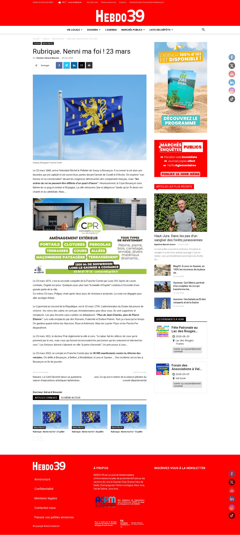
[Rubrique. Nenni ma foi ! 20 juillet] (89, 416)
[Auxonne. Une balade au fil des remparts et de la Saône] (162, 303)
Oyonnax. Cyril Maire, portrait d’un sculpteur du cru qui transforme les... (188, 286)
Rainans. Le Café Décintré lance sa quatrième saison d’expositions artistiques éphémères (57, 378)
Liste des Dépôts (160, 29)
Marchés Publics (131, 29)
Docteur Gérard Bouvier (48, 58)
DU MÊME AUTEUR (70, 397)
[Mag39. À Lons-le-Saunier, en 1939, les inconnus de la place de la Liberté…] (162, 270)
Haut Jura (159, 230)
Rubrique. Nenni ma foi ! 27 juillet (48, 431)
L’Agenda (111, 29)
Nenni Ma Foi (58, 38)
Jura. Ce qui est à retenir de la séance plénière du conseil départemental (120, 378)
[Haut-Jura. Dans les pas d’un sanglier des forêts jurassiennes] (180, 212)
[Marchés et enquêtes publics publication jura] (180, 176)
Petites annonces (108, 2)
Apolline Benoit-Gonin (165, 244)
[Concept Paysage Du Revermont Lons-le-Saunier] (89, 276)
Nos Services (92, 2)
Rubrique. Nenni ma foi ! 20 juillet (87, 431)
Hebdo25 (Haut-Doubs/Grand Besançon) (146, 2)
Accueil (36, 38)
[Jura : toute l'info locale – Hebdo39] (120, 15)
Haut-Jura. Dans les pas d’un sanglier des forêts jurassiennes (178, 238)
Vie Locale (73, 29)
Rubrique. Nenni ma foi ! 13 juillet (126, 431)
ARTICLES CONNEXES (46, 397)
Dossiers (92, 29)
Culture (45, 38)
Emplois (122, 2)
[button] (203, 30)
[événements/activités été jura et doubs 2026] (180, 132)
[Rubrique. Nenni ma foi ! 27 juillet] (50, 416)
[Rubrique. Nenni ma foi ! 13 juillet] (128, 416)
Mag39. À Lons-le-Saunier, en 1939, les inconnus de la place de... (189, 269)
